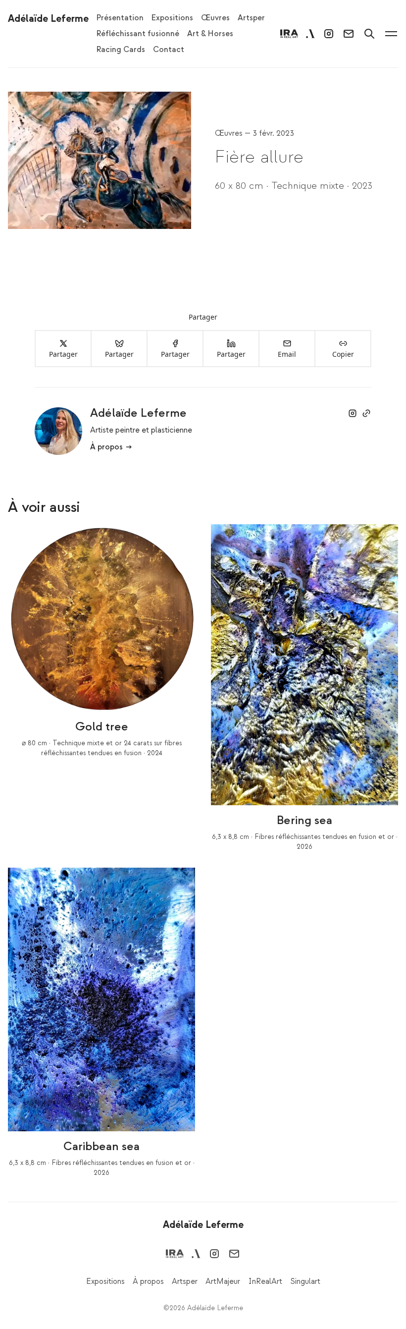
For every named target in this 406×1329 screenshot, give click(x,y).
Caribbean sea (101, 1146)
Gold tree (101, 726)
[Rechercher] (369, 34)
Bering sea (304, 820)
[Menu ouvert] (391, 34)
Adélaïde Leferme (138, 413)
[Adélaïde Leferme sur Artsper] (310, 33)
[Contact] (349, 34)
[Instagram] (329, 34)
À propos (106, 447)
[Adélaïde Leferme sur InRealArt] (289, 34)
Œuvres (230, 133)
